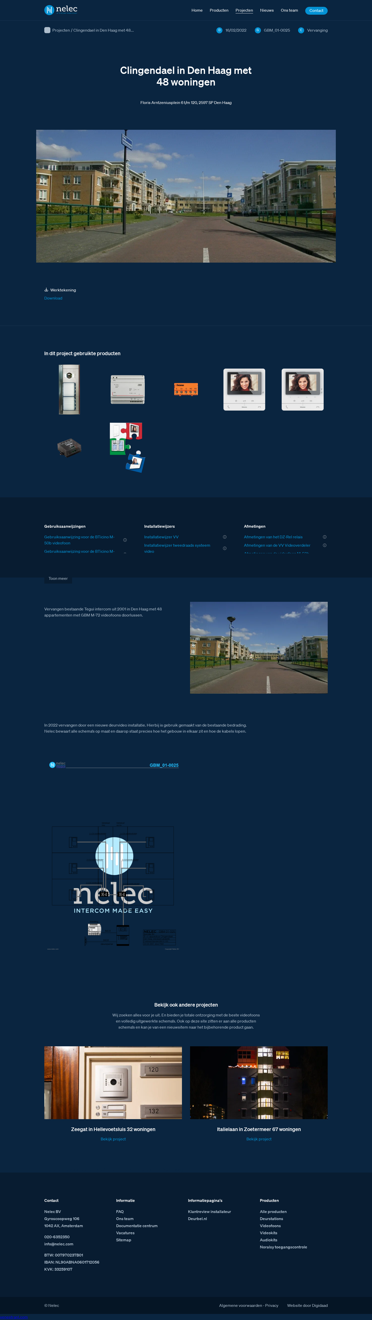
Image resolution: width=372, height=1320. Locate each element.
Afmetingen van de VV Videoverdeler (277, 545)
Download (53, 298)
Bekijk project (113, 1138)
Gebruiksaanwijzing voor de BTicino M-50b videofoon (79, 539)
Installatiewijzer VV (161, 536)
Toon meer (58, 578)
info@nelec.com (58, 1243)
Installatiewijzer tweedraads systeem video (177, 548)
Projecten (61, 30)
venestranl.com (14, 1316)
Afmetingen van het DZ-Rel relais (273, 536)
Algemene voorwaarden (240, 1305)
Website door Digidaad (307, 1305)
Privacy (271, 1305)
